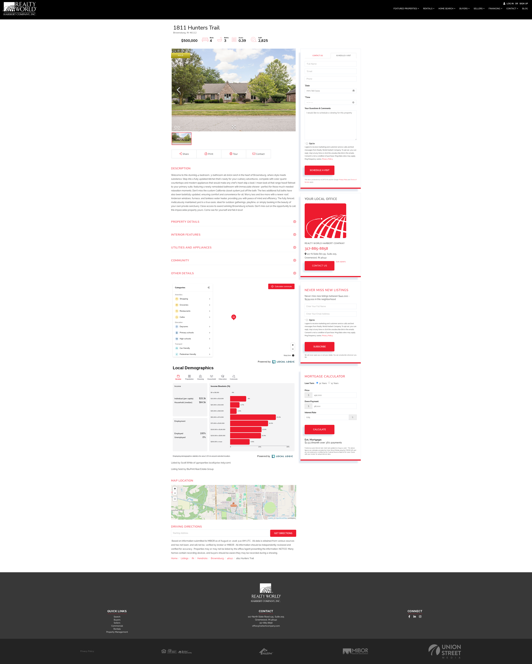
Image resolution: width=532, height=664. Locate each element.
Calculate (319, 429)
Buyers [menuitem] (463, 8)
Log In (510, 3)
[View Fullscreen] (175, 499)
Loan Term (309, 383)
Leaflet (270, 518)
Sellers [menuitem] (478, 8)
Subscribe (319, 346)
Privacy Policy (327, 159)
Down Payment (312, 401)
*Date (307, 86)
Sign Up (524, 3)
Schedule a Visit (343, 56)
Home (174, 558)
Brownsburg (217, 558)
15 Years (334, 383)
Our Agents (341, 262)
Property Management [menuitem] (117, 632)
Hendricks (202, 558)
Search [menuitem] (117, 617)
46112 (230, 558)
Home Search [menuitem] (445, 8)
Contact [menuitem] (511, 8)
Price (307, 390)
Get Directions (283, 533)
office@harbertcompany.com (266, 626)
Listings (184, 558)
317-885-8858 (316, 248)
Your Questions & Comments (318, 108)
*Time (307, 97)
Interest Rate (310, 412)
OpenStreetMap (281, 518)
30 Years (323, 383)
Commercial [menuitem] (117, 626)
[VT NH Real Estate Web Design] (445, 651)
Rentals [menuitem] (427, 8)
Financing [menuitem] (494, 8)
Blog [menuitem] (525, 8)
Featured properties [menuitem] (405, 8)
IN (193, 558)
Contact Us (317, 56)
